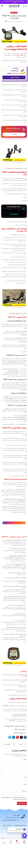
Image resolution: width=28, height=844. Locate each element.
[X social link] (21, 737)
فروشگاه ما (8, 830)
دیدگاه (25, 759)
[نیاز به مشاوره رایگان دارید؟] (14, 211)
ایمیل (25, 784)
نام (26, 777)
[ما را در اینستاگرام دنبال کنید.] (14, 132)
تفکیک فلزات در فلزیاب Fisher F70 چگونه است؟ (14, 726)
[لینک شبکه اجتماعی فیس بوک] (25, 737)
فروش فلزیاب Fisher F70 (19, 729)
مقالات (9, 831)
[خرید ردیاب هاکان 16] (14, 73)
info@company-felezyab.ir (9, 820)
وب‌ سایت (24, 791)
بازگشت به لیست (14, 744)
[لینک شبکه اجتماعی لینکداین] (13, 737)
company (17, 21)
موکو (2, 838)
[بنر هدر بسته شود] (2, 2)
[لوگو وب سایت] (14, 6)
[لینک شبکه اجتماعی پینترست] (17, 737)
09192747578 (9, 818)
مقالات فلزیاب (14, 12)
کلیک (13, 706)
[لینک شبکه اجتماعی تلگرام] (9, 737)
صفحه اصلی (8, 828)
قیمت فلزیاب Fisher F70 (19, 733)
